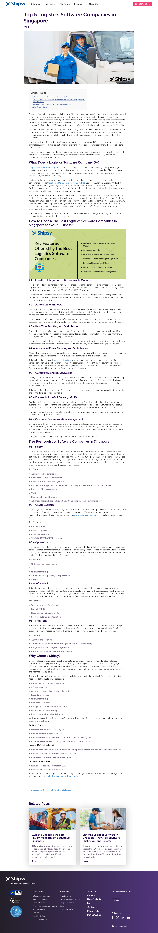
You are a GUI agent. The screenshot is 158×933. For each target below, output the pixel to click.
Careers (91, 895)
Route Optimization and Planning (45, 906)
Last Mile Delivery (39, 916)
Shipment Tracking (39, 903)
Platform (64, 4)
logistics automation (38, 790)
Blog (89, 903)
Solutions (35, 4)
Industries (50, 4)
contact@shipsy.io (121, 926)
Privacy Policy (94, 911)
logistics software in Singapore (61, 790)
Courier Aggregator (40, 919)
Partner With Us (95, 915)
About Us (93, 4)
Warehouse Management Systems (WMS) (66, 182)
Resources (79, 4)
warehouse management (85, 515)
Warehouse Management (42, 896)
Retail (62, 906)
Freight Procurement (40, 899)
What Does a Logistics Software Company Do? (50, 97)
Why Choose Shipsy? (40, 107)
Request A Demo (142, 4)
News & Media (94, 899)
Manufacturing (65, 896)
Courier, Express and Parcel (70, 899)
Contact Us (92, 907)
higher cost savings (62, 360)
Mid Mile (36, 913)
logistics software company (43, 167)
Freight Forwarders (67, 903)
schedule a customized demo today (63, 776)
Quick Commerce (66, 909)
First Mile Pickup (39, 909)
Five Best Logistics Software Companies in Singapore (52, 104)
